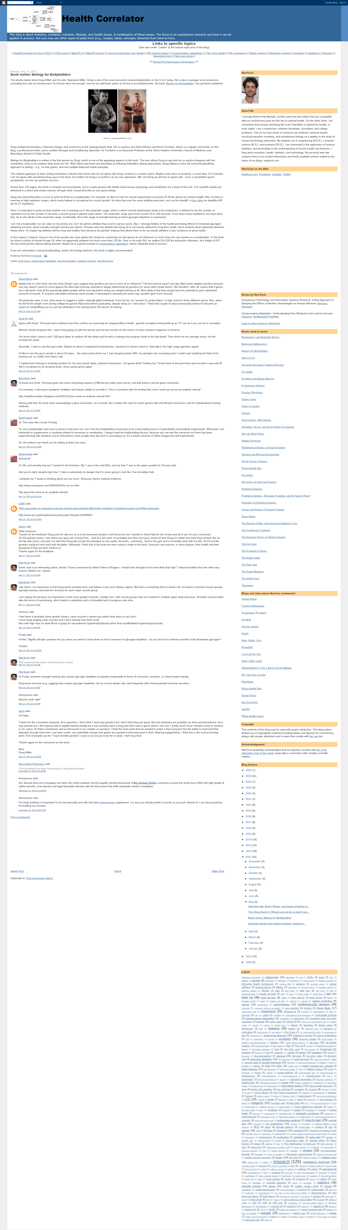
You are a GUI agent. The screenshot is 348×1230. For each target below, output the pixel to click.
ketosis (249, 1096)
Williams (273, 1217)
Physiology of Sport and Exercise (259, 482)
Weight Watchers (318, 1213)
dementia (308, 1025)
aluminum (282, 981)
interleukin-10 (257, 1086)
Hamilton (245, 1066)
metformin (329, 1113)
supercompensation (265, 1189)
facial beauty (327, 1039)
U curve (320, 1199)
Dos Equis (290, 1032)
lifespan (282, 1100)
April (251, 931)
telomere (333, 1190)
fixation (245, 1049)
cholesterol (268, 1011)
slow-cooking (273, 1179)
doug (21, 711)
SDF (266, 1173)
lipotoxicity (311, 1100)
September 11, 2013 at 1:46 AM (32, 791)
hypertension (248, 1076)
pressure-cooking (249, 1151)
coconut (246, 1015)
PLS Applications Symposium (300, 1143)
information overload (268, 1083)
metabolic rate (285, 1113)
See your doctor (184, 56)
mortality (246, 1120)
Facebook (264, 174)
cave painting (292, 1008)
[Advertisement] (38, 843)
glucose (280, 1055)
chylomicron (290, 1011)
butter (262, 1001)
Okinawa (267, 1130)
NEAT (257, 1127)
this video (197, 200)
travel (244, 1200)
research (281, 1161)
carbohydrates (281, 1004)
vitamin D (318, 1206)
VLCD (263, 1210)
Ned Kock (24, 378)
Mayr (261, 1110)
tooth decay (269, 1196)
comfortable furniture (326, 1015)
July (251, 890)
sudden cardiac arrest (307, 1186)
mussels (257, 1124)
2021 (249, 799)
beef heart (290, 991)
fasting (274, 1042)
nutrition (319, 1127)
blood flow (317, 994)
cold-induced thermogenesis (298, 1015)
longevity (257, 1103)
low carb (294, 1103)
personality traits (295, 1140)
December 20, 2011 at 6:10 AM (32, 771)
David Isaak (25, 417)
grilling (334, 1059)
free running (310, 1049)
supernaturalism (287, 1190)
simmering (286, 1176)
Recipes (327, 53)
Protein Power (249, 695)
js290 (22, 503)
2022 (249, 793)
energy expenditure (327, 1035)
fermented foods (262, 1046)
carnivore (246, 1008)
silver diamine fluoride (268, 1176)
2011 (249, 856)
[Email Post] (45, 256)
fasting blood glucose (295, 1043)
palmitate (329, 1137)
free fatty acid (291, 1049)
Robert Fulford (316, 1166)
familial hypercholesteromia (254, 1043)
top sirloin (305, 1196)
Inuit (244, 1089)
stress (271, 1186)
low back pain (278, 1103)
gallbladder (279, 1053)
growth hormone (271, 1062)
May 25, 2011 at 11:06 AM (30, 757)
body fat (247, 997)
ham (332, 1063)
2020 (249, 804)
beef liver (305, 990)
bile (331, 991)
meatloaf (285, 1110)
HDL (279, 1065)
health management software (317, 1066)
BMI (328, 993)
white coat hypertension (256, 1217)
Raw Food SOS (250, 702)
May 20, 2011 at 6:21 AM (29, 665)
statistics (323, 1182)
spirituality (256, 1183)
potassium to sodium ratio (278, 1147)
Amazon (322, 303)
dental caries (325, 1025)
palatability (298, 1137)
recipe (278, 1157)
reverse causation (279, 1166)
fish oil (298, 1045)
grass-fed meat (320, 1059)
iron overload (283, 1089)
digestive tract (311, 1029)
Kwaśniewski (305, 1096)
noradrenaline (304, 1127)
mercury (256, 1113)
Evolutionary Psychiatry (254, 612)
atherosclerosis (263, 987)
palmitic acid (247, 1141)
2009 (249, 962)
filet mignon (278, 1046)
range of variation (275, 1154)
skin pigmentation (329, 1176)
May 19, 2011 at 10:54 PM (30, 650)
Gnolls (245, 633)
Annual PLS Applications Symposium (174, 61)
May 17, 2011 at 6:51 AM (29, 605)
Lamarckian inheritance (326, 1096)
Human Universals (251, 440)
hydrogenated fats (307, 1073)
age (301, 977)
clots (331, 1012)
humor (258, 1072)
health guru (293, 1066)
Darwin (294, 1025)
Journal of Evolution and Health (126, 53)
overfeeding (283, 1137)
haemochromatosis (306, 1063)
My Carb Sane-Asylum (254, 674)
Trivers (276, 1200)
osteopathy (250, 1137)
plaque (257, 1143)
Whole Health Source (253, 716)
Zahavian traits (252, 1220)
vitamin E (333, 1206)
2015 (249, 833)
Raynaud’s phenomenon (299, 1154)
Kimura (276, 1096)
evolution (285, 1039)
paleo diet (314, 1137)
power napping (300, 1147)
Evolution (299, 53)
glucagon (246, 1056)
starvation (307, 1183)
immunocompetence (267, 1079)
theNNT (246, 709)
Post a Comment (20, 817)
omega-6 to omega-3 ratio (323, 1130)
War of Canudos (249, 1213)
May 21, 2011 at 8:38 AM (29, 704)
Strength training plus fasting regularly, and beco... (277, 923)
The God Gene (249, 544)
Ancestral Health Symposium (258, 984)
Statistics (313, 53)
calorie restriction (322, 1001)
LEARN (261, 1100)
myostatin (306, 1124)
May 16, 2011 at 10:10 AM (30, 447)
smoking (300, 1179)
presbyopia (328, 1147)
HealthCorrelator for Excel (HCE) (32, 53)
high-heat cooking (287, 1069)
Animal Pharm (249, 599)
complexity (284, 1018)
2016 (249, 828)
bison (291, 994)
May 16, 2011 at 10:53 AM (30, 519)
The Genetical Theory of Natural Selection (263, 537)
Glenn (22, 526)
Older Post (218, 871)
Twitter (287, 174)
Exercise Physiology (252, 392)
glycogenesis (284, 1059)
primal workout (278, 1151)
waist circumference (289, 1210)
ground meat (251, 1062)
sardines (302, 1169)
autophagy (292, 987)
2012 (249, 851)
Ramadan (258, 1154)
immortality (247, 1079)
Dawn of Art (248, 357)
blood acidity (303, 994)
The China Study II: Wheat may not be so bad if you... (279, 911)
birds (283, 994)
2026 (249, 770)
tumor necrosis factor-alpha (297, 1199)
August (253, 884)
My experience (237, 53)
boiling (284, 998)
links (291, 1100)
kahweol (305, 1093)
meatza (297, 1110)
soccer (312, 1179)
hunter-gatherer (285, 1072)
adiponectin (272, 977)
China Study (323, 1008)
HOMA (331, 1069)
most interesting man (264, 1120)
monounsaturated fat (324, 1117)
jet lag (247, 1093)
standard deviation (276, 1182)
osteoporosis (265, 1137)
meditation (310, 1110)
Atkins (279, 987)
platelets (269, 1144)
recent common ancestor (258, 1157)
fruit (268, 1052)
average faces (308, 987)
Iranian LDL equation (261, 1089)
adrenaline (290, 977)
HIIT (301, 1069)
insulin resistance (302, 1083)
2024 (249, 781)
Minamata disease (287, 1117)
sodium (323, 1179)
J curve (312, 1089)
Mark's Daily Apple (252, 661)
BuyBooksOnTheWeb (265, 316)
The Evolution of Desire (254, 551)
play (278, 1144)
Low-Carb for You (251, 654)
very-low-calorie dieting (312, 1203)
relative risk (253, 1162)
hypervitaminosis (269, 1076)
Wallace (330, 1210)
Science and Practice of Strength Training (263, 509)
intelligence (319, 1083)
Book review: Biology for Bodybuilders (41, 74)
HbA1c (256, 1066)
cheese (308, 1008)
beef (277, 990)
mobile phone (305, 1117)
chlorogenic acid (249, 1012)
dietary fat (294, 1028)
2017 (249, 822)
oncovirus (266, 1134)
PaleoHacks (248, 681)
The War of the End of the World (290, 1193)
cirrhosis (305, 1012)
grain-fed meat (301, 1059)
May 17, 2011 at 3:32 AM (29, 556)
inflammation (248, 1082)
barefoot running (326, 987)
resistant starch (248, 1166)
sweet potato (318, 1189)
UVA (254, 1203)
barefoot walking (249, 991)
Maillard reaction (267, 1107)
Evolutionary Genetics (253, 385)
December (255, 861)
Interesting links (162, 56)
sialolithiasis (250, 1176)
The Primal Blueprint (253, 571)
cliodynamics (319, 1012)
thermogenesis (319, 1193)
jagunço (325, 1089)
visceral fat (276, 1206)
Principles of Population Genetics (259, 502)
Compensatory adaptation (187, 53)
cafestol (293, 1001)
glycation (296, 1056)
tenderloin (249, 1193)
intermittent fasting (291, 1085)
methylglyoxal (249, 1116)
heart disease (249, 1069)
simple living (300, 1176)
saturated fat (329, 1169)
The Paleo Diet (249, 564)
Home (117, 871)
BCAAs (266, 990)
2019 (249, 810)
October (254, 872)
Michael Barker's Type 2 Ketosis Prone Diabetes (267, 667)
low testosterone (321, 1103)
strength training (105, 261)
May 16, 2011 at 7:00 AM (29, 371)
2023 (249, 787)
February (254, 942)
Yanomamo (247, 585)
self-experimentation (305, 1173)
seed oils (289, 1173)
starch (295, 1183)
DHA (261, 1029)
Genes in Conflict (251, 406)
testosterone (264, 1193)
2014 (249, 839)
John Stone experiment (285, 1092)
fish (289, 1045)
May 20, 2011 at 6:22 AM (29, 688)
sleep (260, 1179)
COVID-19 (291, 1021)
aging (321, 977)
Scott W (23, 318)
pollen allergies (326, 1144)
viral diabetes (261, 1206)
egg (243, 1035)
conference (299, 1018)
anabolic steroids (326, 981)
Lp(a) (334, 1103)
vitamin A (292, 1206)
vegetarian (292, 1203)
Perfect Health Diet (251, 468)
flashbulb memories (261, 1049)
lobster (245, 1103)
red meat (293, 1157)
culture (267, 1025)
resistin (263, 1166)
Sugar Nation (248, 516)
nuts (330, 1127)
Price (264, 1151)
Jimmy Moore (261, 1092)
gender (291, 1052)
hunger (270, 1073)
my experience (274, 1123)
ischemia (299, 1089)
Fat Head (246, 619)
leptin (271, 1099)
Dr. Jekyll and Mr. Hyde (310, 1032)
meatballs (273, 1110)
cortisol (260, 1021)
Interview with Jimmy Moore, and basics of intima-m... (279, 906)
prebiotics (315, 1147)
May (251, 901)
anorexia (300, 984)
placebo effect (317, 1140)
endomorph (255, 1036)
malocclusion (284, 1107)
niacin (268, 1127)
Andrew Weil (285, 984)
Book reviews (258, 53)
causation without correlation (267, 1008)
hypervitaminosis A (291, 1076)
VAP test (278, 1203)
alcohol (256, 980)
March (253, 937)
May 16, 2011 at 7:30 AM (29, 410)
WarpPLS (77, 53)
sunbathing (246, 1190)
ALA (331, 977)
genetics (317, 1052)
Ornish (334, 1134)
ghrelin (331, 1053)
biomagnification (249, 994)
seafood (276, 1172)
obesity (246, 1130)
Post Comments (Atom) (39, 878)
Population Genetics (252, 489)
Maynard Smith (248, 1110)
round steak (331, 1166)
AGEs (310, 977)
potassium (256, 1147)
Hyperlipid (247, 647)
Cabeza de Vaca (277, 1001)
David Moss (25, 278)
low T (307, 1103)
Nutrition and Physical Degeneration (260, 454)
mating (330, 1107)
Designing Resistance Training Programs (263, 364)
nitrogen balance (284, 1127)
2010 (249, 956)
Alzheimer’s (295, 981)
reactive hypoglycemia (327, 1154)
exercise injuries (307, 1039)
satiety (314, 1169)
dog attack (276, 1032)
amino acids (309, 981)
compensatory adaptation (113, 243)
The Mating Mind (251, 557)
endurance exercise (275, 1035)
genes (302, 1052)
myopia (294, 1124)
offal (258, 1131)
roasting (302, 1166)
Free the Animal (250, 626)
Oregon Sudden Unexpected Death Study (308, 1134)
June (252, 896)
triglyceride (256, 1199)
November (255, 867)
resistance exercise (86, 261)
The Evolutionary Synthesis (256, 530)
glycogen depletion (66, 261)
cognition (277, 1015)
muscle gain (313, 1120)
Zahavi (334, 1217)
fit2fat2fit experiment (325, 1046)
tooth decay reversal (288, 1196)
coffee (265, 1015)
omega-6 (298, 1130)
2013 (249, 845)
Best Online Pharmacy (31, 764)
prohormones (107, 802)
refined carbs (329, 1157)
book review (24, 261)
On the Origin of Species (254, 461)
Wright (310, 1217)
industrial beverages (300, 1079)
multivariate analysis (288, 1120)
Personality (247, 475)
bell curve (320, 991)
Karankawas (318, 1093)
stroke (286, 1186)
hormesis (246, 1073)
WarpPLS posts (95, 53)
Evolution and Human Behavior (258, 378)
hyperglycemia (326, 1073)
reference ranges (310, 1158)
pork (244, 1147)
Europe (271, 1039)
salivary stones (277, 1169)
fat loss (314, 1042)
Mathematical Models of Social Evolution (263, 447)
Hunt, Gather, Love (252, 640)
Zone (266, 1220)
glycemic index (314, 1056)
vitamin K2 (250, 1209)
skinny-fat (249, 1179)
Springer (246, 306)
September (255, 878)
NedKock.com (250, 174)
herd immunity (269, 1069)
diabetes (274, 1028)
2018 (249, 816)
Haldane (322, 1063)
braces (330, 998)
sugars (328, 1186)
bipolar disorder (268, 994)
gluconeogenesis (263, 1056)
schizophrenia (253, 1173)
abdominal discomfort (251, 977)
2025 (249, 775)
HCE (267, 1065)
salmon (290, 1169)
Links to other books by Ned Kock (261, 323)
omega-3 (282, 1130)
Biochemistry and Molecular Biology (261, 337)
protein (307, 1150)
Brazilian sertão (249, 1001)
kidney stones (263, 1096)
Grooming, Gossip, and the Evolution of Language (268, 426)
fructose (258, 1053)
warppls (266, 1213)
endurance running (302, 1035)
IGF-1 (329, 1076)
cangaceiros (262, 1005)
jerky (334, 1089)
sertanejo (322, 1173)
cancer (245, 1004)
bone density (298, 997)
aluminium (269, 981)
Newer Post (17, 871)
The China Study (215, 53)
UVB (264, 1203)
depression (247, 1028)
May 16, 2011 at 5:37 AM (29, 311)
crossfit (255, 1025)
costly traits (275, 1021)
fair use (313, 736)
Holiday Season (315, 1069)
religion (265, 1162)
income (283, 1079)
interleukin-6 (272, 1086)
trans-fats (329, 1196)
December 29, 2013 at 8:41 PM (32, 810)
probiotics (294, 1151)
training (317, 1196)
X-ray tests (322, 1217)
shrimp (334, 1173)
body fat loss (268, 997)
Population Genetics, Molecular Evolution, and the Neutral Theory (276, 495)
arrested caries (317, 984)
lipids (300, 1099)
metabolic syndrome (307, 1113)
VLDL (272, 1209)
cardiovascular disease (313, 1004)
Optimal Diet (280, 1134)
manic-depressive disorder (308, 1106)
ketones (332, 1092)
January (254, 948)
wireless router (297, 1217)
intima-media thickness (321, 1086)
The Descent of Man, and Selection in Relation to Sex (269, 523)
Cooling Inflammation (253, 605)
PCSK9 (278, 1141)
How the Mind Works (253, 433)
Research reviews (280, 53)
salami (264, 1169)
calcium (304, 1001)
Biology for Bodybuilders (255, 351)
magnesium (250, 1107)
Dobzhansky (262, 1032)
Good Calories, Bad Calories (256, 420)
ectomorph (329, 1032)
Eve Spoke (247, 371)
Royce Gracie (251, 1169)
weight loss (299, 1213)
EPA (247, 1039)
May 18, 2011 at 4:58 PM (29, 628)
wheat (333, 1213)
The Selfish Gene (250, 578)
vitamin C (305, 1206)
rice (293, 1166)
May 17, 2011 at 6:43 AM (29, 575)
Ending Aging (249, 399)
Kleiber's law (288, 1096)
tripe (268, 1200)
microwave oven (268, 1117)
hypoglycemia (313, 1076)
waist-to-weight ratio (312, 1209)
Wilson (284, 1217)
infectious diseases (324, 1079)
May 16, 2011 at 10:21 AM (30, 496)
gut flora (290, 1063)
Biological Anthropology (254, 344)
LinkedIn (277, 174)
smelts (287, 1179)
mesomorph (269, 1113)
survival (302, 1189)
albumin (245, 981)
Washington (284, 1213)
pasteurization (264, 1141)
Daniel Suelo (280, 1025)
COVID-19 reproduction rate (313, 1022)
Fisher (309, 1046)
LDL (247, 1099)
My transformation (158, 53)
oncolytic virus (251, 1134)
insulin (285, 1082)
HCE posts (61, 53)
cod (256, 1015)
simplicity (313, 1176)
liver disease (326, 1099)
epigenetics (259, 1039)
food (276, 1049)
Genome (246, 413)
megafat (322, 1110)
